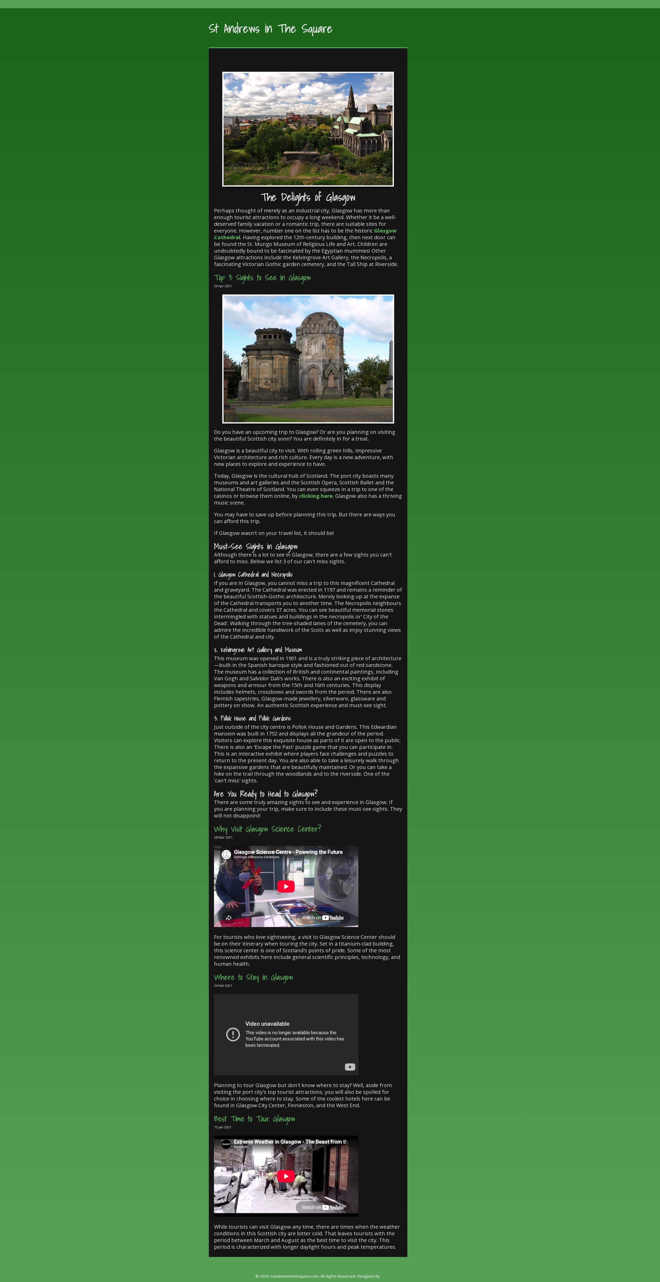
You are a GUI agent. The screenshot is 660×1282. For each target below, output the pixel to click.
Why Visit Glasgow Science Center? (267, 829)
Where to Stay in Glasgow (253, 977)
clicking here (316, 495)
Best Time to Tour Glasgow (254, 1118)
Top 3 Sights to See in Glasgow (262, 277)
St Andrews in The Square (271, 28)
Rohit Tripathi (393, 1276)
